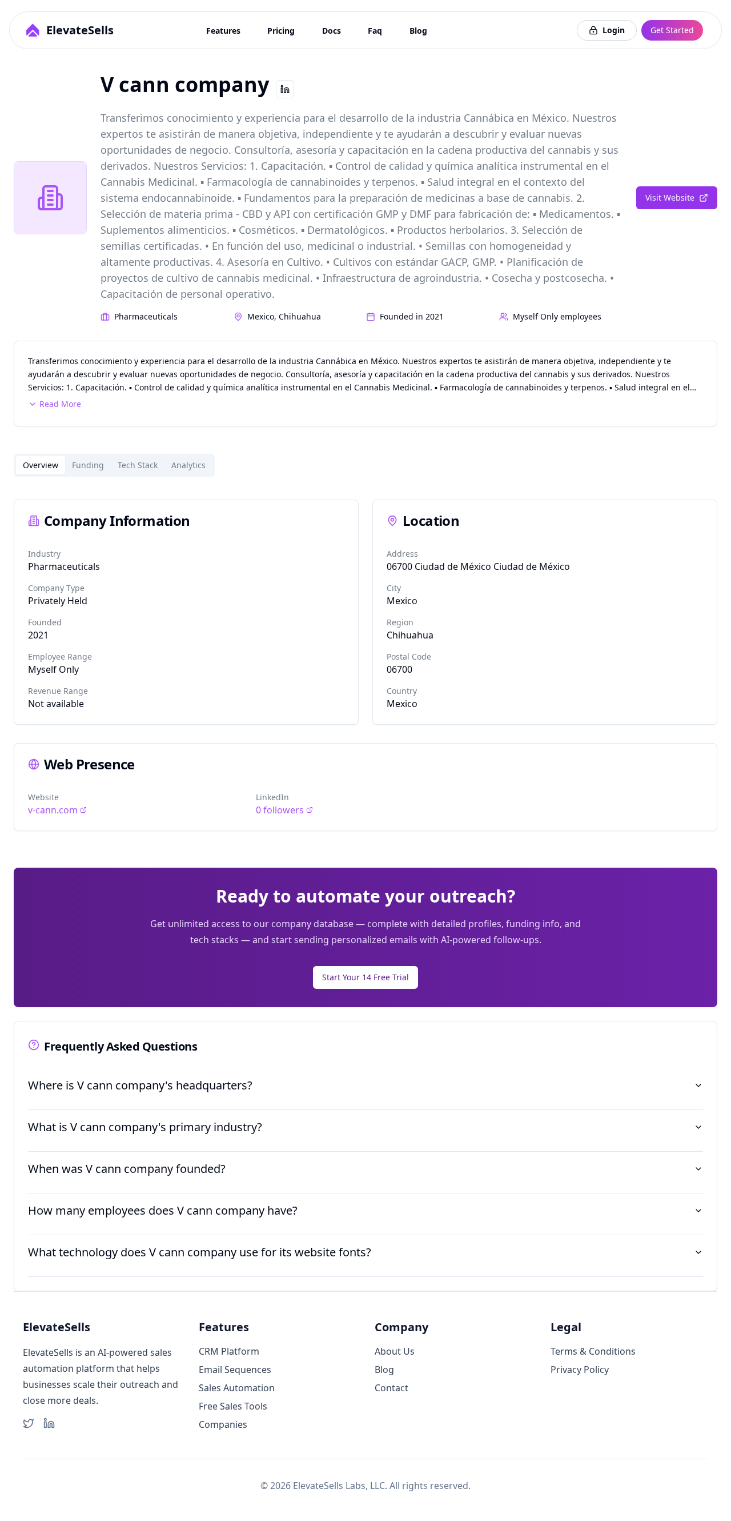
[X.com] (28, 1423)
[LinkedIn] (49, 1423)
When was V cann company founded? (127, 1168)
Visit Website (669, 197)
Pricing (280, 30)
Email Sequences (235, 1369)
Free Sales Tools (233, 1406)
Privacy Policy (580, 1369)
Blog (418, 30)
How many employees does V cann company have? (163, 1210)
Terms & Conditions (593, 1351)
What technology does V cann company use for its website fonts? (199, 1252)
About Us (395, 1351)
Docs (331, 30)
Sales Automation (237, 1388)
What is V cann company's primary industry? (145, 1127)
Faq (375, 30)
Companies (223, 1424)
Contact (391, 1388)
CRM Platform (229, 1351)
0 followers (280, 810)
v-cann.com (53, 810)
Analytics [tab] (188, 465)
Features (223, 30)
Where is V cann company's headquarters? (140, 1085)
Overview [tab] (40, 465)
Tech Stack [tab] (138, 465)
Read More (60, 403)
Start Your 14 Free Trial (365, 977)
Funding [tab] (88, 465)
